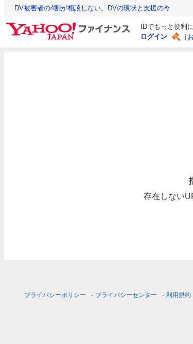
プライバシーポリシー (55, 295)
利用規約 (178, 295)
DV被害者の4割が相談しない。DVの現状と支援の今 (92, 8)
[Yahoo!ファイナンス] (69, 25)
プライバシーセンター (126, 295)
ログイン (154, 36)
